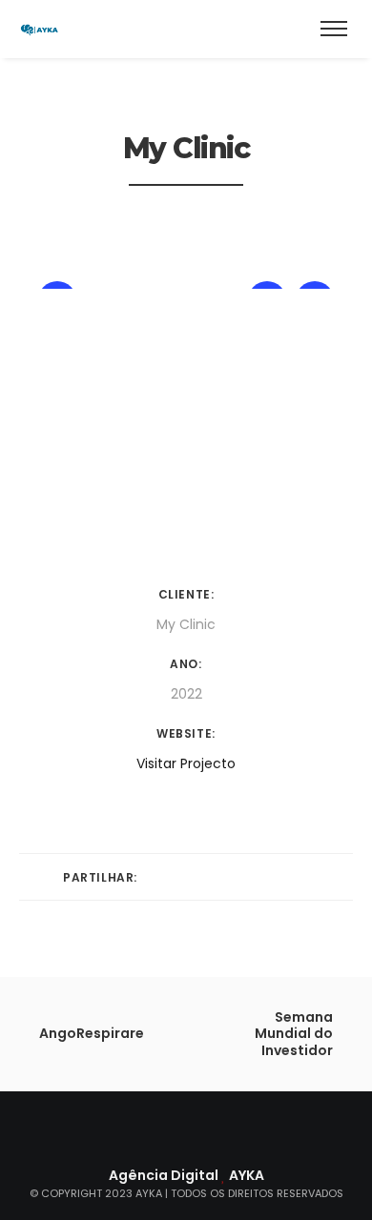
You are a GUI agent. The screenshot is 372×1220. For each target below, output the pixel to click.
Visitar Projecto (186, 763)
